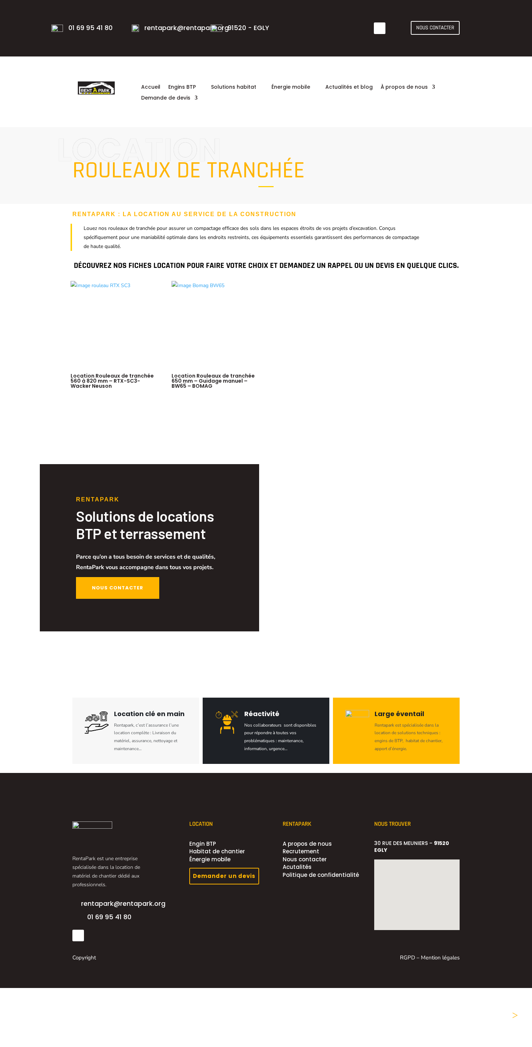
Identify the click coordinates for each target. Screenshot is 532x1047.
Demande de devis (165, 98)
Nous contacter (305, 859)
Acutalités (297, 867)
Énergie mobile (290, 87)
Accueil (150, 87)
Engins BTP (182, 87)
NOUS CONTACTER (435, 27)
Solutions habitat (233, 87)
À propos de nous (404, 87)
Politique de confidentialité (321, 875)
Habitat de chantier (217, 851)
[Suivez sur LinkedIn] (379, 28)
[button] (398, 900)
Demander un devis (224, 876)
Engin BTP (202, 844)
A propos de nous (307, 844)
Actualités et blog (349, 87)
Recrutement (301, 851)
